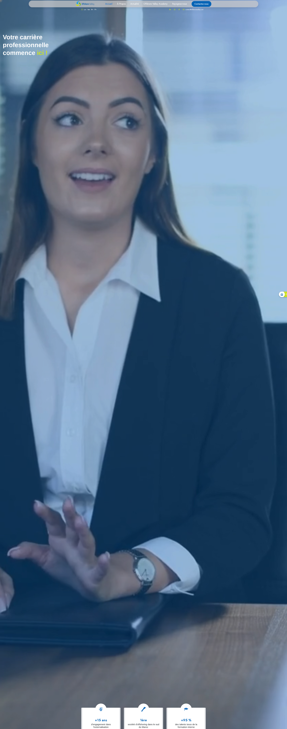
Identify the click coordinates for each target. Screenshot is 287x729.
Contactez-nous (201, 3)
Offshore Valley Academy (155, 3)
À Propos (121, 3)
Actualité (134, 3)
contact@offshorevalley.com (194, 9)
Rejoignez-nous (179, 3)
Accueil (108, 3)
